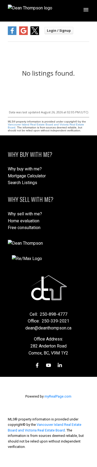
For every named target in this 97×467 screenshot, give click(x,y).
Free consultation (24, 227)
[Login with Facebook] (12, 33)
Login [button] (58, 30)
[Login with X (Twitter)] (34, 33)
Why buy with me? (25, 168)
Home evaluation (23, 220)
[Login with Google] (23, 33)
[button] (37, 365)
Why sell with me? (25, 213)
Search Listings (22, 182)
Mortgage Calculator (27, 175)
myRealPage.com (57, 396)
